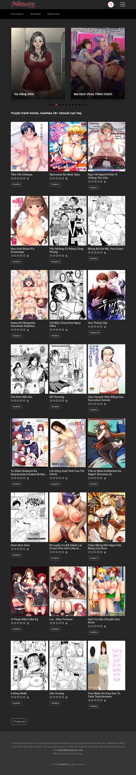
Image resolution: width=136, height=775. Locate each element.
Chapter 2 (55, 484)
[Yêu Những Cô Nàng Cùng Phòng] (68, 220)
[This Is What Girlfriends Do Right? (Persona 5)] (106, 442)
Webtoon (53, 14)
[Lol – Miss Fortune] (68, 591)
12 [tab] (86, 104)
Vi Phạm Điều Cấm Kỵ (24, 619)
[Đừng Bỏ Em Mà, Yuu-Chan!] (106, 220)
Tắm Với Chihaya (21, 174)
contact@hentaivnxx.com (69, 750)
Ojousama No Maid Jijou (64, 174)
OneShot (16, 184)
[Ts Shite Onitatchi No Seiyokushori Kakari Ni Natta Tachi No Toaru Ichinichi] (29, 442)
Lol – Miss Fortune (61, 619)
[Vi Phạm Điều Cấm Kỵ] (29, 591)
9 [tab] (76, 104)
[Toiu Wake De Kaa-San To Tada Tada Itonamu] (106, 665)
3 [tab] (56, 104)
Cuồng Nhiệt (19, 693)
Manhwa (35, 14)
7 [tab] (69, 104)
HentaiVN (63, 764)
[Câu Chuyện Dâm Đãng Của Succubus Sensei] (106, 368)
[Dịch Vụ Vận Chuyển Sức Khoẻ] (106, 591)
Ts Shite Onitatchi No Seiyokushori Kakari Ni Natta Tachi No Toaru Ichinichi (29, 474)
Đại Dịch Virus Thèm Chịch (93, 94)
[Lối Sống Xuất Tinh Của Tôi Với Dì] (68, 442)
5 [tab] (63, 104)
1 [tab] (49, 104)
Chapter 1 (55, 184)
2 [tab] (53, 104)
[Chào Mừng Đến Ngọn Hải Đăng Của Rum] (106, 517)
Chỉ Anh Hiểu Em (21, 397)
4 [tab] (59, 104)
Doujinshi (17, 14)
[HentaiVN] (23, 4)
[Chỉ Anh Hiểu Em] (29, 368)
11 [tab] (83, 104)
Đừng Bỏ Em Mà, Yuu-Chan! (105, 248)
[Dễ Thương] (68, 368)
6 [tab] (66, 104)
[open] (122, 4)
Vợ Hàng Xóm (24, 94)
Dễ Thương (56, 397)
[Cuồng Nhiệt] (29, 665)
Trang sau (19, 721)
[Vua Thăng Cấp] (106, 294)
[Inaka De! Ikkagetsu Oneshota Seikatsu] (29, 294)
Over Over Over (20, 545)
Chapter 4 (55, 262)
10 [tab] (79, 104)
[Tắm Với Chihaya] (29, 146)
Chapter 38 (94, 333)
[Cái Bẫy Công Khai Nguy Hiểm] (68, 294)
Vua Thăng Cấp (97, 322)
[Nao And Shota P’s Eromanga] (29, 220)
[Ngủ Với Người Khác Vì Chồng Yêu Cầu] (106, 146)
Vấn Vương (56, 693)
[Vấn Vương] (68, 665)
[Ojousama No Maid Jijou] (68, 146)
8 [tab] (73, 104)
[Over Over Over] (29, 517)
